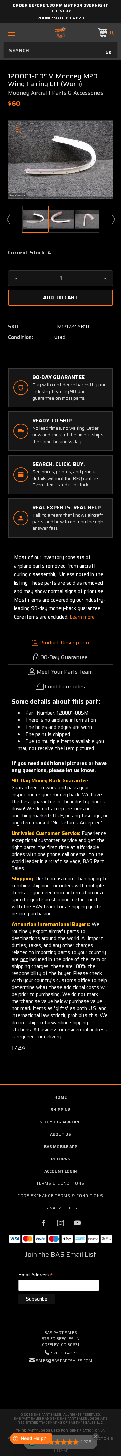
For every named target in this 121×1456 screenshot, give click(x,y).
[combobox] (60, 50)
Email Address (35, 1275)
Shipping (61, 1109)
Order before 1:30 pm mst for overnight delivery (60, 8)
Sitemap (60, 1450)
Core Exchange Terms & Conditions (60, 1195)
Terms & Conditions (60, 1183)
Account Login (60, 1171)
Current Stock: (29, 252)
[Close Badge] (95, 1436)
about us (60, 1134)
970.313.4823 (69, 18)
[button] (60, 1381)
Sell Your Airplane (61, 1122)
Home (60, 1097)
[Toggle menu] (18, 32)
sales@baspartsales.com (64, 1360)
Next (113, 219)
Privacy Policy (60, 1208)
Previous (8, 219)
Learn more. (83, 617)
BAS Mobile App (60, 1146)
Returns (60, 1159)
